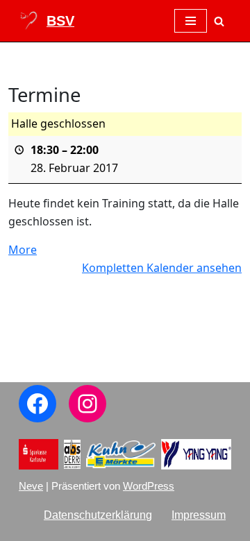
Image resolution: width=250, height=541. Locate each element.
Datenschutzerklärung (98, 515)
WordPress (148, 486)
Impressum (199, 515)
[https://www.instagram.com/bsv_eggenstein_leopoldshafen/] (87, 403)
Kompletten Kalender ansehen (162, 267)
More (22, 249)
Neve (31, 486)
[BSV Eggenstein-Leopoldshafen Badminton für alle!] (46, 21)
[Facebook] (37, 403)
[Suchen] (219, 21)
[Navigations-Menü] (190, 21)
